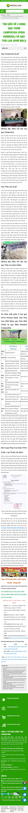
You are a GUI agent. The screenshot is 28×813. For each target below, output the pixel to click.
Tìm (25, 11)
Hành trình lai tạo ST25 (10, 659)
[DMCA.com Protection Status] (10, 793)
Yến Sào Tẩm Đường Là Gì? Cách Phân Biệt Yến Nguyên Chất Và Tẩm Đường (13, 685)
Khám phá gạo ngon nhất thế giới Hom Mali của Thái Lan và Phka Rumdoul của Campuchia (13, 672)
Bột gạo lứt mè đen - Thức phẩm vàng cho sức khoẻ (14, 670)
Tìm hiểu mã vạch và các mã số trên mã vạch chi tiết (14, 678)
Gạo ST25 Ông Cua (16, 657)
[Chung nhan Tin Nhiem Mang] (16, 793)
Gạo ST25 (7, 657)
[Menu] (2, 11)
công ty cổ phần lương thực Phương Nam (13, 528)
